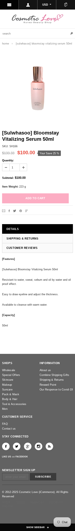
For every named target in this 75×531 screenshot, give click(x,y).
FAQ (5, 423)
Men (5, 408)
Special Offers (11, 375)
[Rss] (49, 446)
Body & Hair (9, 399)
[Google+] (26, 210)
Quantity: (8, 160)
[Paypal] (7, 506)
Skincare (7, 379)
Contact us (9, 428)
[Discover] (56, 502)
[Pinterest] (20, 210)
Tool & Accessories (14, 404)
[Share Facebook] (9, 210)
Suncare (7, 389)
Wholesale (8, 370)
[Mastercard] (37, 502)
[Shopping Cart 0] (65, 5)
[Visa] (6, 502)
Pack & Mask (10, 394)
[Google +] (27, 446)
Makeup (7, 384)
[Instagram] (38, 446)
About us (45, 370)
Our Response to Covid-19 (56, 389)
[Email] (3, 210)
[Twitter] (14, 210)
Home (5, 43)
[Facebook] (6, 446)
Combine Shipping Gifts (54, 375)
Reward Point (48, 384)
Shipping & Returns (52, 379)
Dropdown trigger (28, 5)
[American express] (20, 502)
